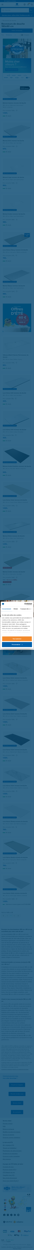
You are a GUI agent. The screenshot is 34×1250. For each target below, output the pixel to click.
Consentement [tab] (6, 609)
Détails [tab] (16, 609)
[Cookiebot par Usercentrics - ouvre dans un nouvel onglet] (24, 604)
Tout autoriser (17, 639)
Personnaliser (16, 644)
